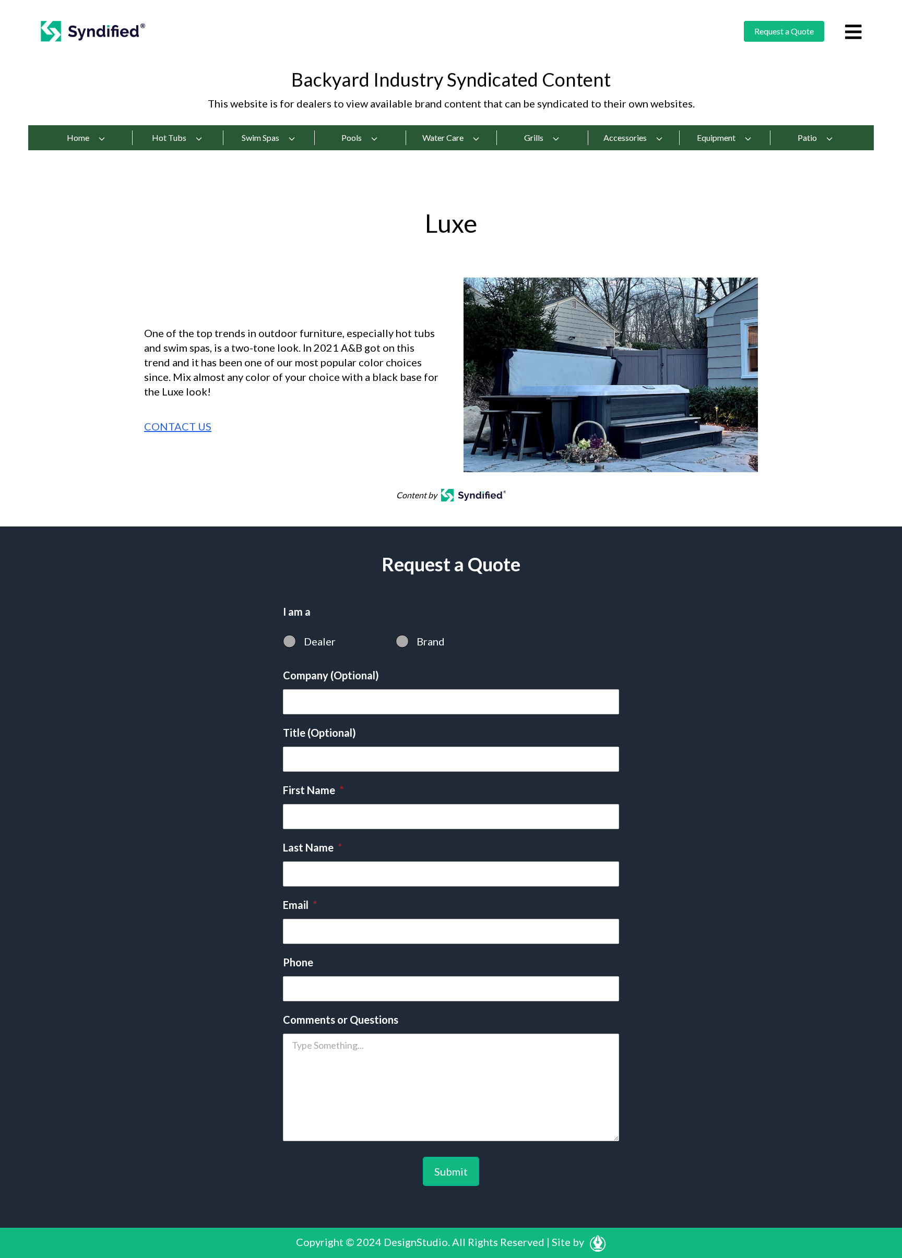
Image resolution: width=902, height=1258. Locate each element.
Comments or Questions (340, 1019)
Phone (298, 962)
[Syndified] (93, 31)
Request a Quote (784, 31)
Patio (807, 137)
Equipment (716, 137)
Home (78, 137)
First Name (313, 790)
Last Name (312, 847)
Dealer (320, 641)
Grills (533, 137)
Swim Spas (260, 137)
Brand (431, 641)
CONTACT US (177, 426)
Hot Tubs (169, 137)
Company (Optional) (331, 675)
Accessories (625, 137)
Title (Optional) (319, 732)
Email (300, 904)
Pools (351, 137)
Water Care (443, 137)
